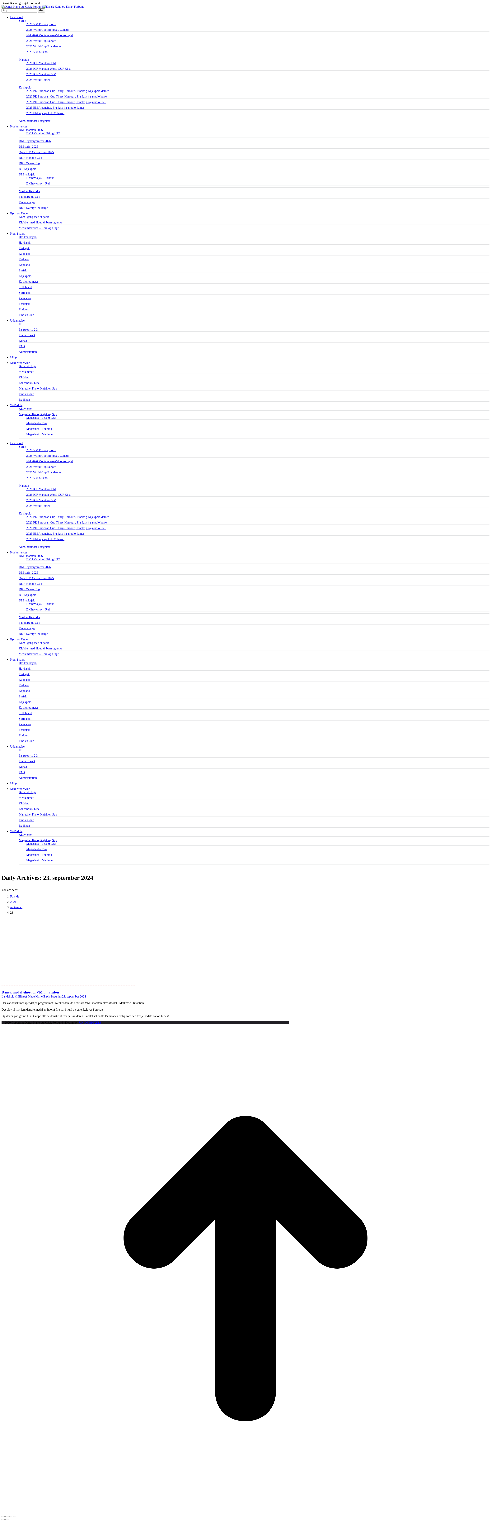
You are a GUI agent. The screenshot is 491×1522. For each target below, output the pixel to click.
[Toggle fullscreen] (10, 1516)
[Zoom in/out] (14, 1516)
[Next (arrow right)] (6, 1519)
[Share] (6, 1516)
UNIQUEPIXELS (90, 1022)
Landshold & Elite (13, 996)
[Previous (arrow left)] (3, 1519)
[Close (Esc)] (3, 1516)
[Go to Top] (245, 1511)
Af (43, 996)
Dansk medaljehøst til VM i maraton (30, 992)
